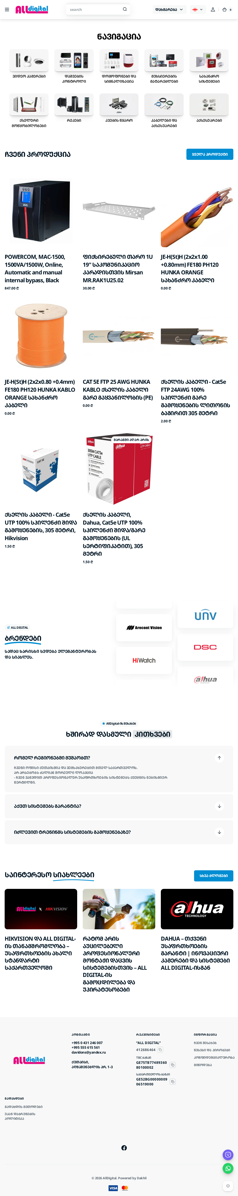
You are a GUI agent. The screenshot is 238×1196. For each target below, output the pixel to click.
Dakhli (141, 1178)
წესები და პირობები (212, 1050)
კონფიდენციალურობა (214, 1057)
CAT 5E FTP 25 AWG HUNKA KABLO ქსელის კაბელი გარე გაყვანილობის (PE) (118, 389)
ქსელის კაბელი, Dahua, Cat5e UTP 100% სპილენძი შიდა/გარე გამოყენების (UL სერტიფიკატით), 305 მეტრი (114, 534)
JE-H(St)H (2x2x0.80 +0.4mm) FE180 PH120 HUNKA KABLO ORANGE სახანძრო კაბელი (40, 393)
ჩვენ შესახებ (205, 1043)
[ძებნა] (125, 9)
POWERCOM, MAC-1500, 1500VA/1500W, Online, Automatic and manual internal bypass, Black (35, 268)
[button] (7, 9)
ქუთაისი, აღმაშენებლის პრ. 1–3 (92, 1064)
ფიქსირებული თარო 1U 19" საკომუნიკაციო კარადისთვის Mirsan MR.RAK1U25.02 (118, 268)
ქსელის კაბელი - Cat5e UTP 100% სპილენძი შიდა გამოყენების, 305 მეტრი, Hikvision (41, 526)
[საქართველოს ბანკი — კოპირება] (173, 1082)
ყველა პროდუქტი (210, 154)
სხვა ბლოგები (214, 875)
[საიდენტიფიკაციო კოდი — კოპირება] (160, 1050)
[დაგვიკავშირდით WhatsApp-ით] (228, 1168)
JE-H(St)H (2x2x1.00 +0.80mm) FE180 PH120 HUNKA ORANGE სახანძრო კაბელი (189, 268)
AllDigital (109, 1178)
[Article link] (41, 941)
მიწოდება (203, 1065)
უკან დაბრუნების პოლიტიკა (20, 1116)
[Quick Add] (15, 236)
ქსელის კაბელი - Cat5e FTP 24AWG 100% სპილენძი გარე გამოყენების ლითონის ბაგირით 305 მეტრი (195, 397)
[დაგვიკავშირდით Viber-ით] (228, 1155)
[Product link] (41, 232)
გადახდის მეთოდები (23, 1106)
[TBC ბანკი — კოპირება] (173, 1065)
